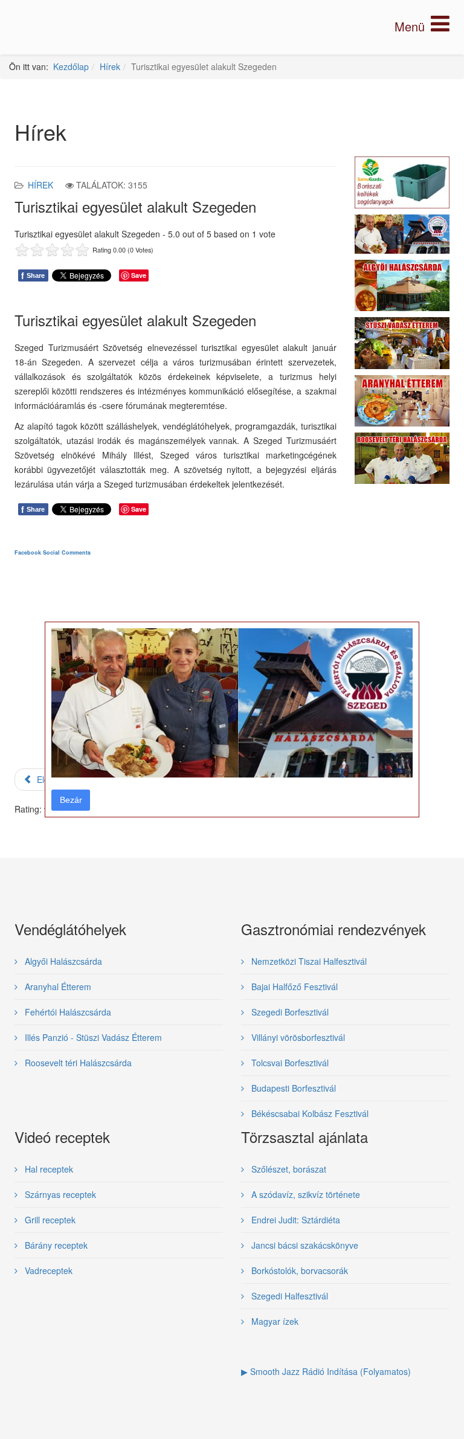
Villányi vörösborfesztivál (297, 1037)
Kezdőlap (71, 66)
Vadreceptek (47, 1270)
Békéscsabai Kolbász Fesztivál (309, 1113)
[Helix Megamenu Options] (422, 26)
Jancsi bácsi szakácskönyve (303, 1245)
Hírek (110, 66)
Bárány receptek (55, 1245)
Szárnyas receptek (59, 1194)
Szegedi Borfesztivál (289, 1012)
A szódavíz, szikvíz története (304, 1194)
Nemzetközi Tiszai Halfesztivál (308, 961)
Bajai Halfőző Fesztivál (293, 986)
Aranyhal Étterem (56, 986)
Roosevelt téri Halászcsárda (77, 1063)
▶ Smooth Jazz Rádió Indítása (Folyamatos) (326, 1371)
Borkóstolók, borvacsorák (298, 1270)
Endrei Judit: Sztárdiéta (294, 1220)
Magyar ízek (273, 1321)
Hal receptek (47, 1169)
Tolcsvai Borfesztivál (289, 1063)
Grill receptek (49, 1220)
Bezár (71, 800)
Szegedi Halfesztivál (288, 1296)
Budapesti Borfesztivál (292, 1088)
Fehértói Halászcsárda (66, 1012)
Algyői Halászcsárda (62, 961)
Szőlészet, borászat (287, 1169)
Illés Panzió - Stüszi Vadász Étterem (92, 1037)
